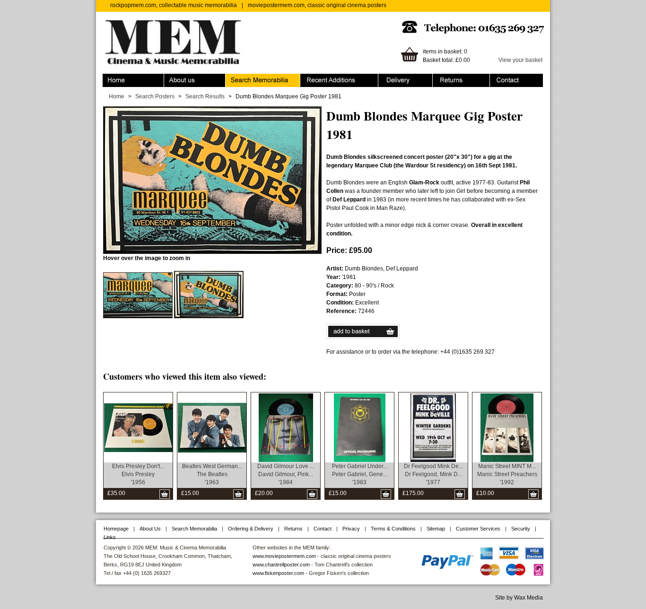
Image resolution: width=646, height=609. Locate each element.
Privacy (351, 528)
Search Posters (155, 96)
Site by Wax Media (519, 597)
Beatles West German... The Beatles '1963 (212, 474)
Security (520, 528)
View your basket (520, 60)
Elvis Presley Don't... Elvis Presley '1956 (138, 474)
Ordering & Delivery (403, 78)
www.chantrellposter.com (281, 564)
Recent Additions (322, 78)
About (171, 78)
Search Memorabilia (252, 78)
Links (110, 537)
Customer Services (478, 528)
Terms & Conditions (393, 528)
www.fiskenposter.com (278, 573)
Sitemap (436, 528)
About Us (150, 528)
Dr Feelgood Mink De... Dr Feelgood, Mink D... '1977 (433, 474)
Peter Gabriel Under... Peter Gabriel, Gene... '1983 (359, 474)
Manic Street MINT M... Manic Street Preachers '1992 (507, 474)
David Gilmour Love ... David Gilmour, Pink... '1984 (285, 474)
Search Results (205, 96)
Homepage (116, 528)
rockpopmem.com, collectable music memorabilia (173, 5)
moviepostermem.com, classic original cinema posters (317, 5)
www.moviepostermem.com (284, 556)
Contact (500, 78)
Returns (443, 78)
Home (110, 78)
